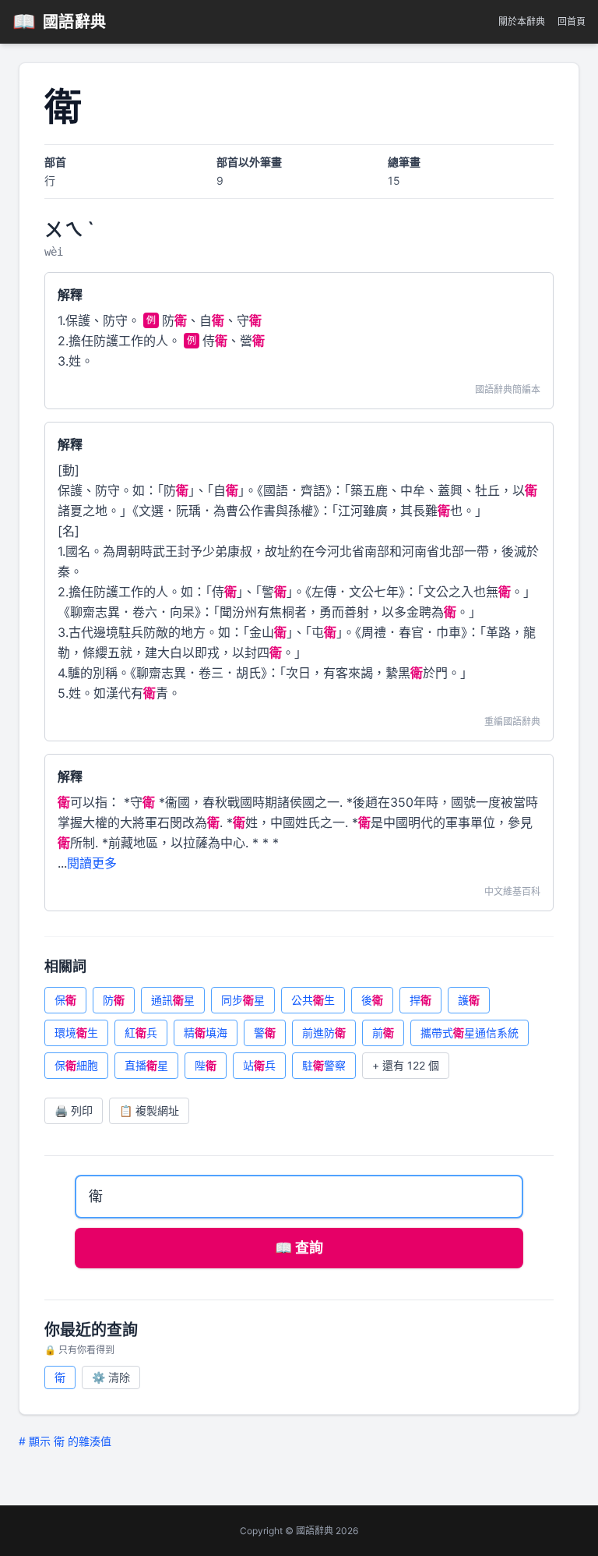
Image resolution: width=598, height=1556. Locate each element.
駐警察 (324, 1065)
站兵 (259, 1065)
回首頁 (572, 21)
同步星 (243, 999)
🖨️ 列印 (74, 1110)
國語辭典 (59, 21)
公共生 (313, 999)
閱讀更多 (92, 863)
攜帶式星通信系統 (469, 1032)
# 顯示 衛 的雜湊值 (65, 1441)
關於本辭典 (521, 21)
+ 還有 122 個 (405, 1065)
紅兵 (141, 1032)
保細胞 (76, 1065)
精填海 (205, 1032)
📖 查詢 (299, 1247)
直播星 (146, 1065)
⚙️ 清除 (111, 1377)
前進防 (324, 1032)
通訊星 (173, 999)
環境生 (76, 1032)
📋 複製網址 (149, 1110)
